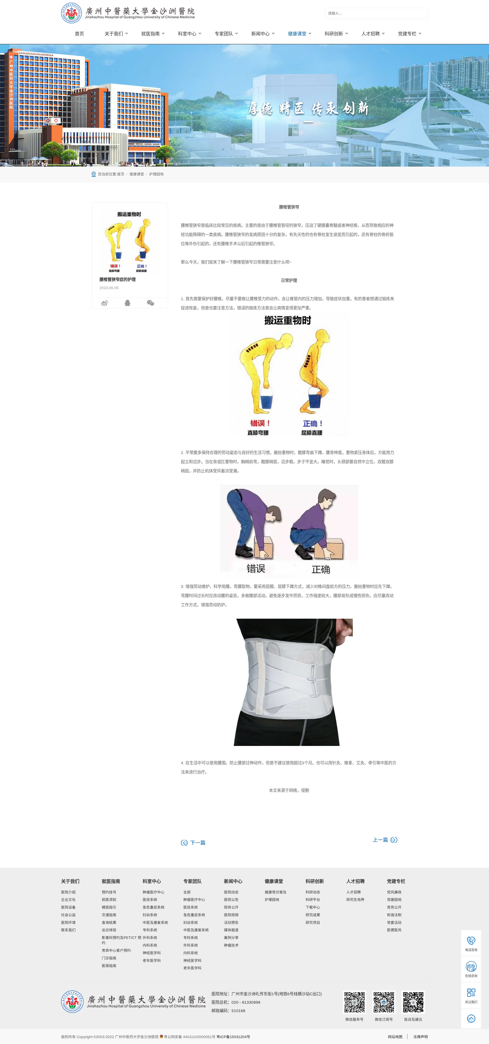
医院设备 (68, 907)
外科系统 (150, 938)
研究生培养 (355, 900)
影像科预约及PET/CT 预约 (121, 940)
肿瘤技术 (231, 945)
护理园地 (156, 174)
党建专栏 (396, 881)
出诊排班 (109, 930)
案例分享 (231, 938)
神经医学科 (152, 953)
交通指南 (109, 915)
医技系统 (150, 900)
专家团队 (192, 881)
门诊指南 (109, 958)
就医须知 (109, 900)
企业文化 (68, 900)
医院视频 (231, 915)
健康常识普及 (276, 892)
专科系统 (150, 930)
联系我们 (68, 930)
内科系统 (150, 945)
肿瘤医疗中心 (153, 892)
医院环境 (68, 923)
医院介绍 (68, 892)
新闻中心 (233, 881)
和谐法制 (394, 915)
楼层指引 (109, 907)
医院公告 (231, 900)
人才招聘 (355, 881)
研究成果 (313, 915)
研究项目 (313, 923)
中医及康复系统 (155, 923)
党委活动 (394, 923)
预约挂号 (109, 892)
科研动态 (313, 892)
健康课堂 (137, 174)
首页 (79, 33)
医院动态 (231, 892)
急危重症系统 (153, 907)
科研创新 (315, 881)
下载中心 (313, 907)
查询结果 (109, 923)
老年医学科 (152, 961)
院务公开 (231, 907)
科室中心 (152, 881)
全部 (187, 892)
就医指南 (111, 881)
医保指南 (109, 966)
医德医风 (394, 930)
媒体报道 (231, 930)
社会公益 (68, 915)
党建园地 (394, 900)
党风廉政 (394, 892)
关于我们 (70, 881)
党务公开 (394, 907)
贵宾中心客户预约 (116, 950)
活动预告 (231, 923)
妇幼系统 (150, 915)
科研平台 (313, 900)
